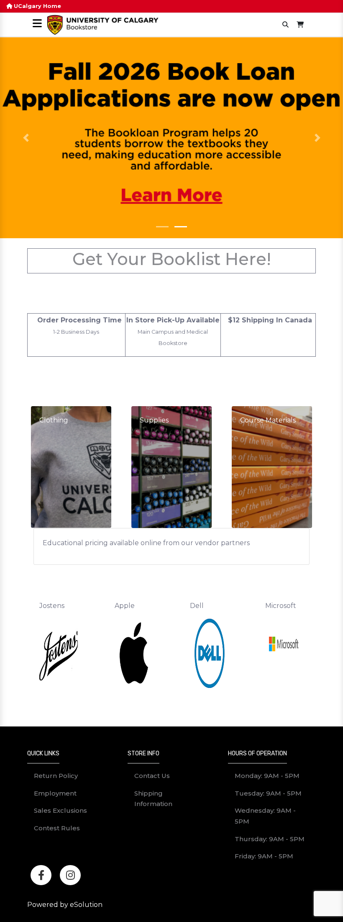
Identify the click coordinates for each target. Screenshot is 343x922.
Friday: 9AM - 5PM (264, 856)
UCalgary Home (36, 6)
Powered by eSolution (64, 905)
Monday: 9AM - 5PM (267, 776)
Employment (55, 793)
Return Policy (56, 776)
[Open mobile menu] (37, 24)
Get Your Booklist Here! (171, 259)
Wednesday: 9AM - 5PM (265, 815)
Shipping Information (153, 798)
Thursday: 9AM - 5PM (270, 839)
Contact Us (152, 776)
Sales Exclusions (60, 810)
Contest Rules (57, 828)
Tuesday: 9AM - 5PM (268, 793)
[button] (25, 137)
